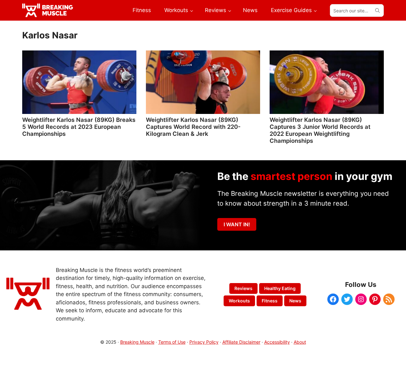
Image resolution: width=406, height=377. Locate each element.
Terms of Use (172, 342)
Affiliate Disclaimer (241, 342)
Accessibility (277, 342)
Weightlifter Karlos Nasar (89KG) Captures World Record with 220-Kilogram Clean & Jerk (193, 126)
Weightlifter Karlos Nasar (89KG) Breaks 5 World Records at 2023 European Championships (78, 126)
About (300, 342)
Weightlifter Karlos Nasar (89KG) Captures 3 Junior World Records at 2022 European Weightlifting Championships (320, 130)
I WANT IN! (237, 224)
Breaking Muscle (137, 342)
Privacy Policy (204, 342)
